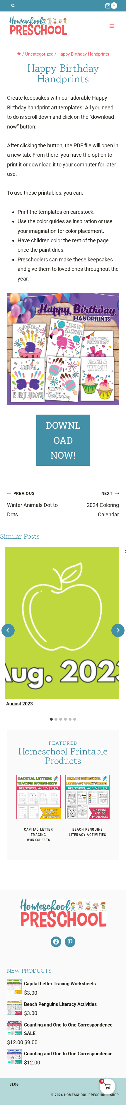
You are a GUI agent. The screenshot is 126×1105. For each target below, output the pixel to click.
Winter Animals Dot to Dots (32, 504)
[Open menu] (111, 26)
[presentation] (38, 797)
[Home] (19, 54)
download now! (63, 440)
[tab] (51, 719)
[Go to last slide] (8, 630)
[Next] (118, 630)
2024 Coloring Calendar (103, 504)
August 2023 (19, 704)
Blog (14, 1084)
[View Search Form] (13, 5)
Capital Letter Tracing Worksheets (38, 834)
